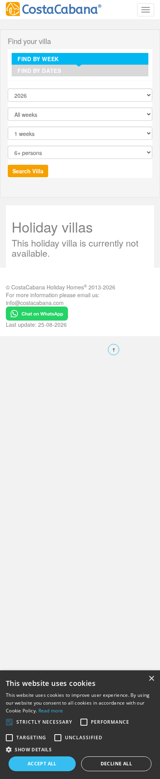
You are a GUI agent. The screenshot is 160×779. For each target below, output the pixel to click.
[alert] (80, 724)
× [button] (151, 679)
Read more (50, 710)
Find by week (38, 59)
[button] (9, 722)
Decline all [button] (116, 763)
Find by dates (39, 70)
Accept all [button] (42, 763)
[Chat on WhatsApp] (37, 313)
